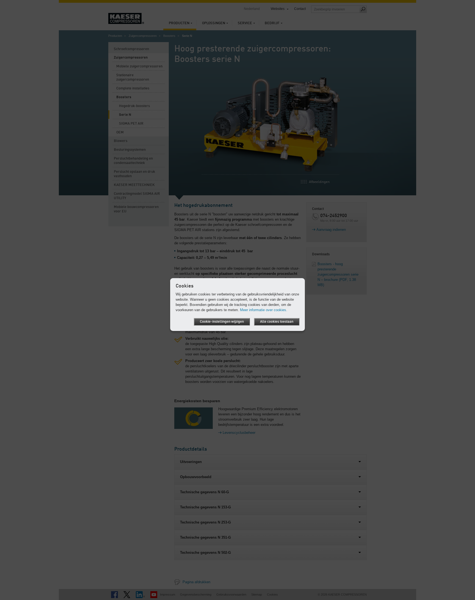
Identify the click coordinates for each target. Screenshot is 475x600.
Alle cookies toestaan (276, 322)
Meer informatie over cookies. (263, 310)
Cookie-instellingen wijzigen (222, 322)
